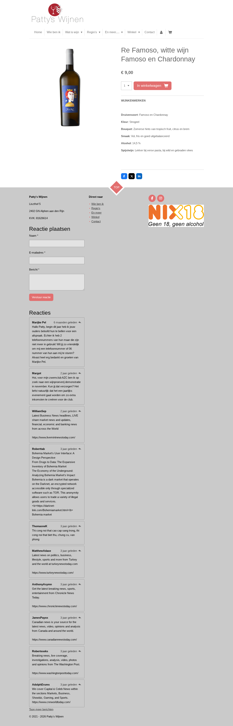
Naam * (33, 235)
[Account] (161, 32)
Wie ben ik (97, 203)
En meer (96, 212)
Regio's (95, 208)
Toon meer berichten (41, 709)
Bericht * (34, 269)
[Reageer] (80, 322)
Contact (96, 221)
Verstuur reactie (41, 297)
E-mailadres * (37, 252)
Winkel (95, 217)
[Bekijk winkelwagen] (170, 32)
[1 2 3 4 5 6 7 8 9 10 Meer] (126, 85)
